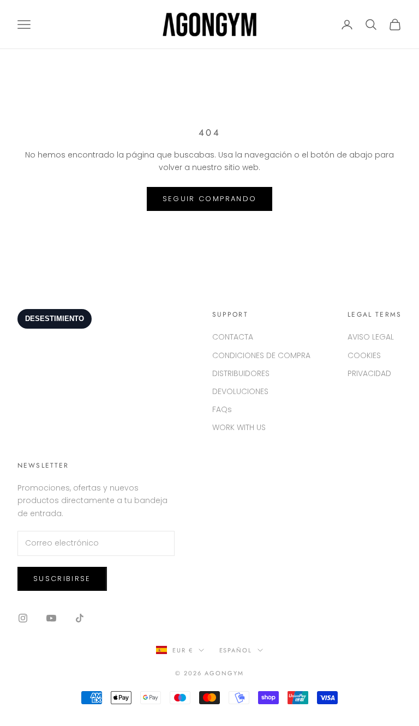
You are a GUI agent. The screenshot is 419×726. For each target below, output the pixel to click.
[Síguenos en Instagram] (22, 618)
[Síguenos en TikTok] (79, 618)
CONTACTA (232, 336)
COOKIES (364, 355)
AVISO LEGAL (371, 336)
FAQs (222, 409)
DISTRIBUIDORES (241, 373)
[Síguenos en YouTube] (51, 618)
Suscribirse (62, 578)
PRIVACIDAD (369, 373)
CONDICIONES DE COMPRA (261, 355)
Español (236, 650)
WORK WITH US (239, 427)
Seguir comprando (209, 198)
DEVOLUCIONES (240, 391)
